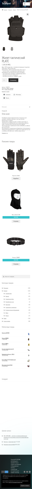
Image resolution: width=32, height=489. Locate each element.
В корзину (13, 80)
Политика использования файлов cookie (15, 482)
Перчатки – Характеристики (9, 442)
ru (6, 471)
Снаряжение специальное (11, 307)
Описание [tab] (4, 107)
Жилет (14, 10)
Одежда (7, 296)
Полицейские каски (10, 302)
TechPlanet (6, 3)
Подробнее (16, 178)
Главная (5, 10)
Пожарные (6, 288)
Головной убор (9, 293)
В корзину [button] (16, 221)
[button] (27, 14)
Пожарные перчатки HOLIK (9, 444)
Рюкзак (7, 315)
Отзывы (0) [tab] (4, 111)
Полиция (10, 10)
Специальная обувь (10, 299)
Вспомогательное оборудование (12, 310)
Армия (5, 318)
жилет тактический (9, 89)
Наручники (8, 304)
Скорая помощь (7, 321)
